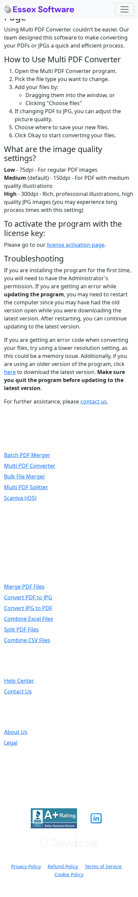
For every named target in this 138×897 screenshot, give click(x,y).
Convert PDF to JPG (28, 597)
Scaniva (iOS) (20, 498)
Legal (10, 742)
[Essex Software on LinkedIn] (96, 818)
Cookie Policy (69, 874)
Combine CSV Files (27, 640)
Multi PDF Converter (29, 465)
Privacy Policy (26, 866)
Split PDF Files (21, 629)
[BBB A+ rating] (54, 818)
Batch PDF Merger (27, 455)
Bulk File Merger (24, 476)
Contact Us (18, 691)
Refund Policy (63, 866)
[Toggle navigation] (124, 9)
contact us (93, 401)
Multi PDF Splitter (26, 487)
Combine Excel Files (28, 618)
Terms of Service (103, 866)
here (10, 372)
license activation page (76, 244)
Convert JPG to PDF (28, 608)
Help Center (19, 680)
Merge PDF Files (24, 586)
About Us (15, 732)
